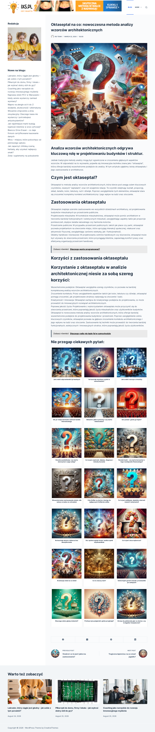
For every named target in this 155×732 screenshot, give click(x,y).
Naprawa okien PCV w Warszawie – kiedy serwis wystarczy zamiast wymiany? (24, 98)
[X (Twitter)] (87, 640)
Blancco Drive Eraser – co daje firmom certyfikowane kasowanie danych (23, 133)
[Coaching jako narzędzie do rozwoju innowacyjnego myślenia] (125, 691)
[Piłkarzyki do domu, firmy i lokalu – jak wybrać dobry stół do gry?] (77, 691)
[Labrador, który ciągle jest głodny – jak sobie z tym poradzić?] (30, 691)
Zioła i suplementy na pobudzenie (23, 155)
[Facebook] (63, 640)
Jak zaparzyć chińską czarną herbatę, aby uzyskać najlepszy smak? (22, 149)
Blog (130, 7)
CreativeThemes (51, 728)
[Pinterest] (111, 640)
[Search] (146, 7)
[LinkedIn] (135, 640)
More (137, 7)
